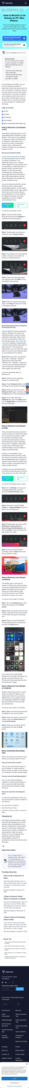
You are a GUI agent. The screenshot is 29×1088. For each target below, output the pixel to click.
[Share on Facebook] (27, 384)
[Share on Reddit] (27, 390)
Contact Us (5, 1054)
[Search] (18, 1004)
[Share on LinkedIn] (27, 393)
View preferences (14, 1083)
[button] (26, 1064)
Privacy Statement (18, 1086)
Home (3, 9)
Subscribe (20, 989)
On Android (8, 120)
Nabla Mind (9, 3)
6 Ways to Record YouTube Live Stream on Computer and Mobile (15, 957)
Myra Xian (8, 52)
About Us (5, 1050)
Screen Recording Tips (12, 9)
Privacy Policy (20, 1054)
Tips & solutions (20, 1031)
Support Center (7, 1058)
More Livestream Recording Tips (15, 123)
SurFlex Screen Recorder (10, 156)
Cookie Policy (10, 1086)
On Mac (6, 114)
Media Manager (7, 1020)
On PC (6, 111)
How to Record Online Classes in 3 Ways (14, 946)
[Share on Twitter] (27, 387)
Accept (14, 1078)
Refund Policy (19, 1050)
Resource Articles (21, 1041)
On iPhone (7, 117)
